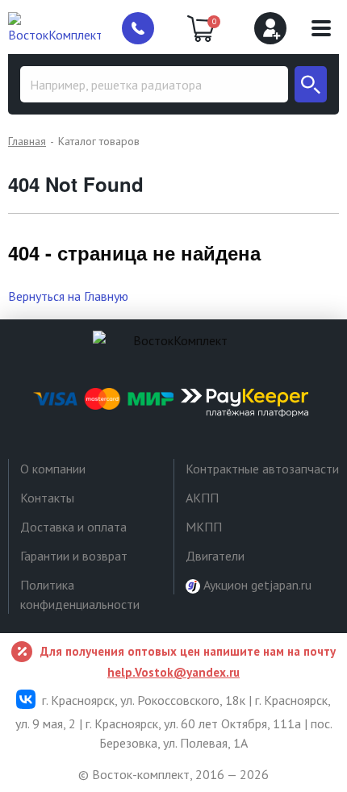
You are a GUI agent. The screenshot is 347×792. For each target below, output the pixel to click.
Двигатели (215, 556)
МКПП (204, 527)
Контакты (47, 498)
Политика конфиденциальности (80, 594)
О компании (53, 469)
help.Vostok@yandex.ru (173, 672)
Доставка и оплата (73, 527)
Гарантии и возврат (74, 556)
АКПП (202, 498)
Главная (27, 141)
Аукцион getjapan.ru (255, 585)
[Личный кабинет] (270, 28)
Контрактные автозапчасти (262, 469)
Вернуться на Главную (68, 296)
